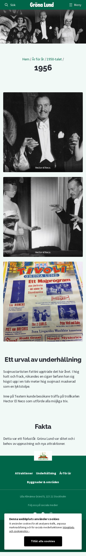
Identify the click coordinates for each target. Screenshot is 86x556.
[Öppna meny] (74, 5)
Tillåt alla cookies (43, 541)
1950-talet (54, 59)
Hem (25, 59)
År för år (38, 59)
